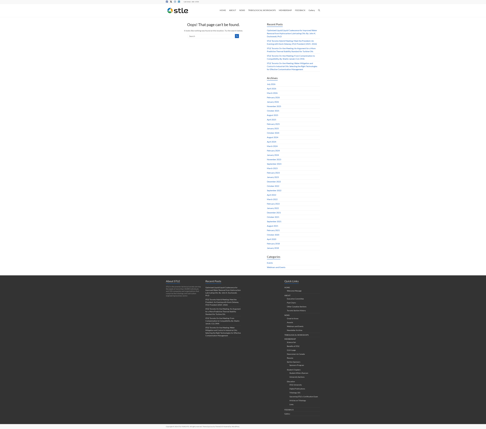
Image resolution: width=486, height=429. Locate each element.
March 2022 (272, 199)
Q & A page (291, 350)
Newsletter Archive (294, 330)
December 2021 (274, 212)
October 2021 (273, 217)
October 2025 (273, 110)
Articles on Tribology (297, 400)
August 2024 (272, 137)
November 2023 (274, 159)
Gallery (312, 10)
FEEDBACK (300, 10)
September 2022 (274, 190)
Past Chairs (291, 303)
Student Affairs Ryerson (298, 373)
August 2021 (272, 226)
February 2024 (273, 150)
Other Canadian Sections (296, 306)
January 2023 (273, 177)
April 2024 (271, 141)
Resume (290, 358)
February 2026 (273, 97)
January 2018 (273, 248)
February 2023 (273, 172)
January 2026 (273, 102)
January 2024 (273, 155)
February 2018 (273, 243)
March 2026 (272, 93)
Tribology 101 (294, 393)
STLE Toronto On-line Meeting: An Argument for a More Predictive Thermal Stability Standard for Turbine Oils (223, 311)
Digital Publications (297, 389)
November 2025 (274, 106)
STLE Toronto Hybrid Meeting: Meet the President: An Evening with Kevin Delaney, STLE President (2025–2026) (222, 302)
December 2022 (274, 181)
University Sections (297, 377)
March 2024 (272, 146)
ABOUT (232, 10)
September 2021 (274, 221)
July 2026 (271, 84)
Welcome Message (294, 291)
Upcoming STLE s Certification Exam (303, 396)
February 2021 (273, 230)
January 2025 (273, 128)
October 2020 (273, 234)
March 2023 (272, 168)
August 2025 (272, 115)
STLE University (295, 385)
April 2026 (271, 88)
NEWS (242, 10)
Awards (290, 322)
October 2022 (273, 186)
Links (291, 404)
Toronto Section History (296, 310)
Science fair (291, 342)
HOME (223, 10)
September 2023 (274, 164)
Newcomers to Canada (296, 354)
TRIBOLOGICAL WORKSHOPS (262, 10)
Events (270, 263)
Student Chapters (294, 370)
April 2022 (271, 195)
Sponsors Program (296, 365)
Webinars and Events (276, 267)
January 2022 (273, 208)
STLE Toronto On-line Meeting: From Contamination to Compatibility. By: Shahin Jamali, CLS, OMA (222, 321)
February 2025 (273, 124)
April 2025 (271, 119)
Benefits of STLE (293, 346)
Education (291, 381)
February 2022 (273, 203)
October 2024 (273, 133)
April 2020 (271, 239)
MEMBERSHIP (285, 10)
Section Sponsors (293, 362)
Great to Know (292, 318)
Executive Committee (295, 299)
